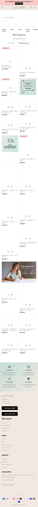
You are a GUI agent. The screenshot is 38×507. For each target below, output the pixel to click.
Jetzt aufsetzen (19, 3)
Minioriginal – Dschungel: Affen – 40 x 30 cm (28, 350)
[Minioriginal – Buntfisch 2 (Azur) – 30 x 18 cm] (10, 122)
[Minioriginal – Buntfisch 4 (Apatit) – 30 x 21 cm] (10, 103)
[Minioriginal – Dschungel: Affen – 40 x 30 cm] (28, 341)
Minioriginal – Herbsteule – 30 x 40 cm (28, 221)
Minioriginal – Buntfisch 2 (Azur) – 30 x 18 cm (10, 130)
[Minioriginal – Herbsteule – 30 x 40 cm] (28, 207)
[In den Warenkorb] (29, 68)
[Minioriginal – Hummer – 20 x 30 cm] (10, 241)
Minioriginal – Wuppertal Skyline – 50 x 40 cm (28, 243)
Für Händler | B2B (9, 408)
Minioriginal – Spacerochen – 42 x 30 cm (9, 92)
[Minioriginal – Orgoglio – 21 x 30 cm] (10, 208)
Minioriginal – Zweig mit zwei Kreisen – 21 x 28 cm (27, 309)
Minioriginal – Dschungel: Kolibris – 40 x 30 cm (9, 350)
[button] (3, 7)
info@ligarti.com (6, 459)
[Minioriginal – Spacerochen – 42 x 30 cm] (10, 84)
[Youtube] (12, 484)
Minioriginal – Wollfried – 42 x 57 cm (28, 159)
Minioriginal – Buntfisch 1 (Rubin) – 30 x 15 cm (27, 128)
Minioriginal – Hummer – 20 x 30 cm (9, 256)
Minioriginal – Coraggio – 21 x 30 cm (10, 191)
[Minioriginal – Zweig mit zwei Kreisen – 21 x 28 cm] (28, 296)
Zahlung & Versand (6, 445)
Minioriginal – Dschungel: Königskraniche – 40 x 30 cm (9, 329)
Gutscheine (5, 450)
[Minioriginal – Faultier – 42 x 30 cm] (10, 291)
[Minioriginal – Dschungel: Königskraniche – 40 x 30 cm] (10, 321)
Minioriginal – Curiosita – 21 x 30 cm (27, 191)
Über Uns (4, 423)
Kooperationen (5, 428)
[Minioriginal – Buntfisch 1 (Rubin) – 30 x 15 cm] (28, 121)
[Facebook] (3, 484)
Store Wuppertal (6, 425)
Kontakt (3, 467)
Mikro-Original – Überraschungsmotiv (7, 66)
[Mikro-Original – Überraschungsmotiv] (10, 55)
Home (3, 17)
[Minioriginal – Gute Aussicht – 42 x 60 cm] (28, 58)
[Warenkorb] (34, 7)
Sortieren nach (24, 43)
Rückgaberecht (5, 448)
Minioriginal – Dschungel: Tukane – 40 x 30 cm (27, 329)
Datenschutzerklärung (7, 464)
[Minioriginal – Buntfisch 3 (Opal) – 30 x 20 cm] (28, 103)
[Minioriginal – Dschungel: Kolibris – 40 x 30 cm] (10, 341)
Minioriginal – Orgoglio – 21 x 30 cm (10, 222)
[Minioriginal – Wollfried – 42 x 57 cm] (28, 146)
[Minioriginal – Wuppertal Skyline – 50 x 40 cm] (28, 234)
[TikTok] (9, 484)
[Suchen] (31, 7)
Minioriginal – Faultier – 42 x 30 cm (9, 299)
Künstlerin (4, 431)
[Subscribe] (35, 480)
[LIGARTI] (19, 8)
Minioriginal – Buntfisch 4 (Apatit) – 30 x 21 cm (10, 112)
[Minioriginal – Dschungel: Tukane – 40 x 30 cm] (28, 321)
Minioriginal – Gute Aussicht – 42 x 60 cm (27, 73)
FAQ (3, 439)
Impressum (4, 462)
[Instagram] (6, 484)
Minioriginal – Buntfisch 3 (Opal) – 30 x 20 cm (28, 111)
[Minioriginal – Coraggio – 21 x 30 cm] (10, 177)
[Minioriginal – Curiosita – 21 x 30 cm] (28, 177)
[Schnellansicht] (10, 61)
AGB (3, 442)
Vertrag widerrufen (9, 414)
